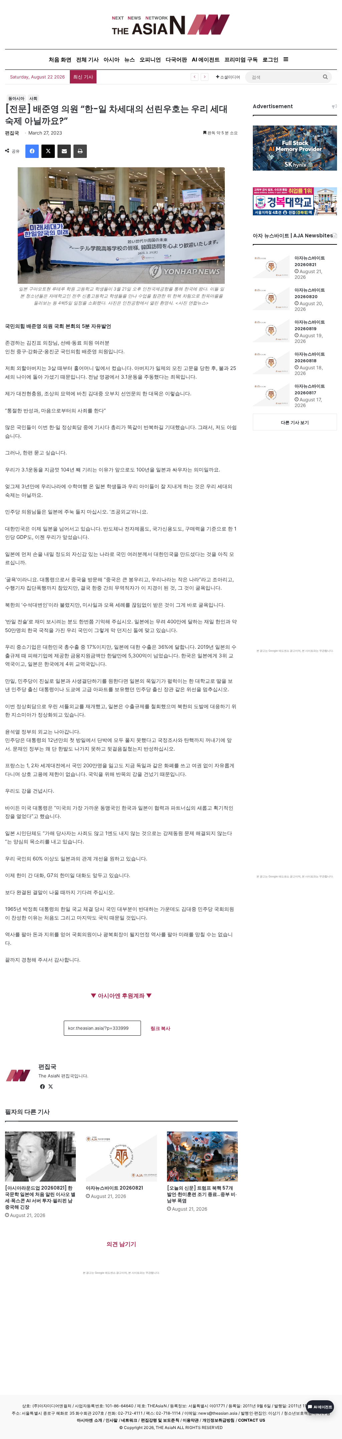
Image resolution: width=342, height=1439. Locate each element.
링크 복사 (160, 1028)
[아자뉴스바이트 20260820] (271, 298)
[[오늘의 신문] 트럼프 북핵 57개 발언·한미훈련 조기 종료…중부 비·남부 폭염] (202, 1157)
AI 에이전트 (206, 59)
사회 (33, 98)
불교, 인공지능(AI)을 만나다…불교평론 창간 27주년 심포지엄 (164, 76)
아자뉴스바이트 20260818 (310, 357)
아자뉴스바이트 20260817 (310, 389)
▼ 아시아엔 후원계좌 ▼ (121, 995)
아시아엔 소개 (89, 1420)
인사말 (112, 1420)
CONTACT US (251, 1420)
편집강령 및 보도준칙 (160, 1420)
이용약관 (191, 1420)
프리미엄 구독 (241, 59)
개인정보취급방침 (218, 1420)
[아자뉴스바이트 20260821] (121, 1157)
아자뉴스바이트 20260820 (310, 293)
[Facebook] (32, 151)
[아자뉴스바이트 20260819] (271, 330)
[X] (48, 151)
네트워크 (129, 1420)
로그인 (271, 59)
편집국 (12, 133)
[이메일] (64, 151)
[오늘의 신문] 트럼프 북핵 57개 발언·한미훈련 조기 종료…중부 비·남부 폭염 (202, 1194)
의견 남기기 (121, 1244)
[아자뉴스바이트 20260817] (271, 394)
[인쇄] (80, 151)
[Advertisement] (121, 1325)
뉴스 (129, 59)
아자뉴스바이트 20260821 (114, 1188)
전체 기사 (87, 59)
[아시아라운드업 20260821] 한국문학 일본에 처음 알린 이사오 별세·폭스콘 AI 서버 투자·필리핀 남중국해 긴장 (40, 1197)
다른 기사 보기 (295, 422)
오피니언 (150, 59)
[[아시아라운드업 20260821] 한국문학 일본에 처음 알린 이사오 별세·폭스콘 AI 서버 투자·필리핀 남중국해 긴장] (40, 1157)
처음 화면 (60, 59)
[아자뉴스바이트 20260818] (271, 362)
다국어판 (176, 59)
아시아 (112, 59)
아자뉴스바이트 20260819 (310, 325)
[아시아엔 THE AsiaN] (171, 24)
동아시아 (16, 98)
